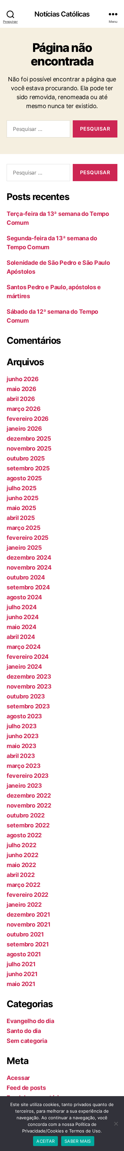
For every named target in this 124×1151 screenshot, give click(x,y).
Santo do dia (24, 1030)
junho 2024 (22, 617)
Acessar (18, 1077)
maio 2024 (21, 626)
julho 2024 (21, 607)
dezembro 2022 (29, 795)
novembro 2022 (29, 805)
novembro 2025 (29, 448)
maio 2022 (21, 864)
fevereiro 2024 (28, 656)
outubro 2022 (26, 815)
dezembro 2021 (28, 914)
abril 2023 (21, 755)
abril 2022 (20, 874)
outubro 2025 (26, 458)
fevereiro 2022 (27, 894)
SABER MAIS (77, 1141)
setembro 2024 (28, 587)
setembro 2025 (28, 468)
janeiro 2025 (24, 547)
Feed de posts (26, 1087)
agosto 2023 (24, 716)
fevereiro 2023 (28, 775)
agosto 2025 (24, 478)
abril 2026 (21, 398)
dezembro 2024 (29, 557)
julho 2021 (21, 964)
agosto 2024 (24, 597)
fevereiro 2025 (28, 537)
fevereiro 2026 (28, 418)
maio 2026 (21, 388)
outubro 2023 (26, 696)
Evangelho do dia (30, 1020)
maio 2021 (21, 983)
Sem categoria (27, 1040)
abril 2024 (21, 636)
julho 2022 (21, 845)
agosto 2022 (24, 835)
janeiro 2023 (24, 785)
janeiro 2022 (24, 904)
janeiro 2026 (24, 428)
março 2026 (23, 408)
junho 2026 (22, 379)
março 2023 (23, 765)
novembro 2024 (29, 567)
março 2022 (23, 884)
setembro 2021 (28, 944)
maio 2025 (21, 507)
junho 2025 (22, 498)
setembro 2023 (28, 706)
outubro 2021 (25, 934)
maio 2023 (21, 745)
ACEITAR (45, 1141)
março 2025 (23, 527)
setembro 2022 (28, 825)
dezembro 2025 (29, 438)
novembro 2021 (29, 924)
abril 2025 (21, 517)
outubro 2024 (26, 577)
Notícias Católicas (62, 14)
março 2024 (23, 646)
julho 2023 (21, 726)
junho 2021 (22, 974)
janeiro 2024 (24, 666)
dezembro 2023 (29, 676)
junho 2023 (22, 736)
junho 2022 (22, 855)
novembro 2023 (29, 686)
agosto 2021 (24, 954)
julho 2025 (21, 488)
